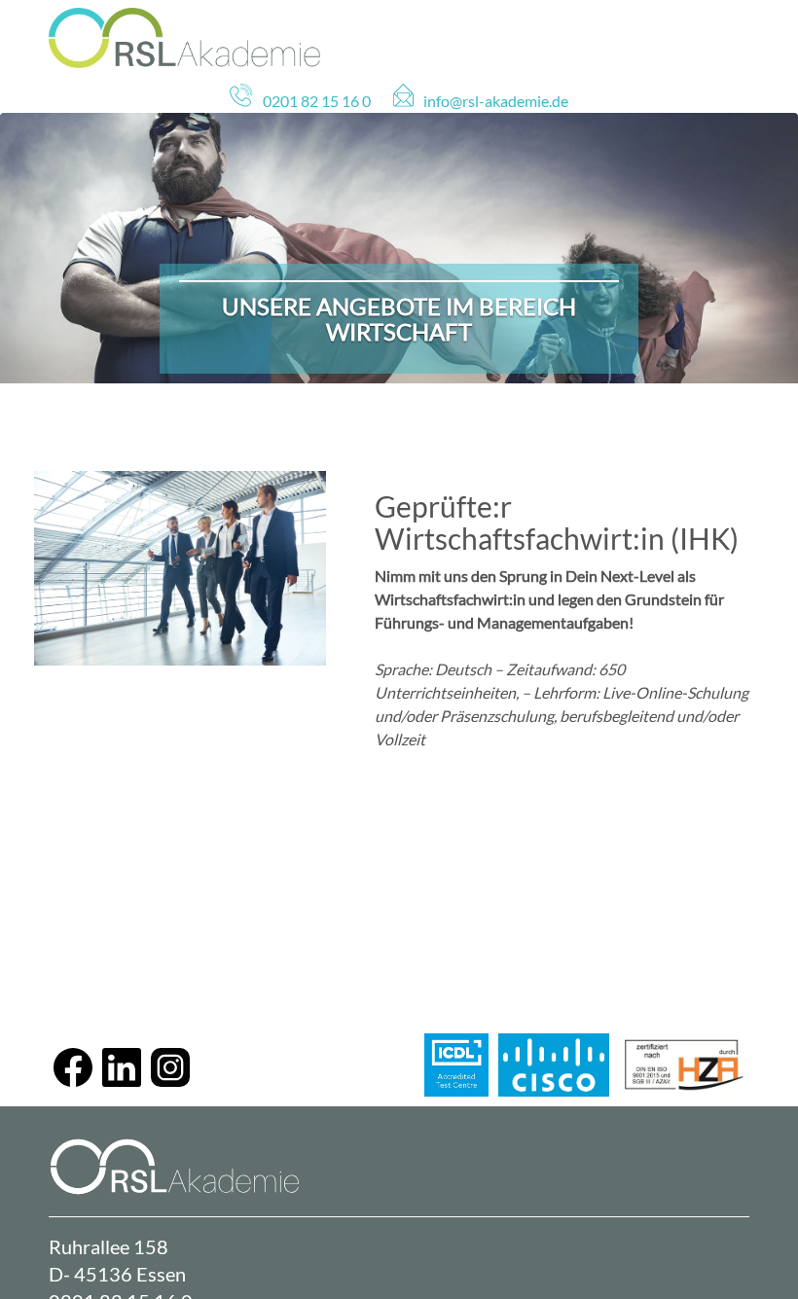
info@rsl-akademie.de (495, 100)
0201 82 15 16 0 (317, 100)
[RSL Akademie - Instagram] (170, 1080)
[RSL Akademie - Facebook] (73, 1080)
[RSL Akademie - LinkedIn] (121, 1080)
